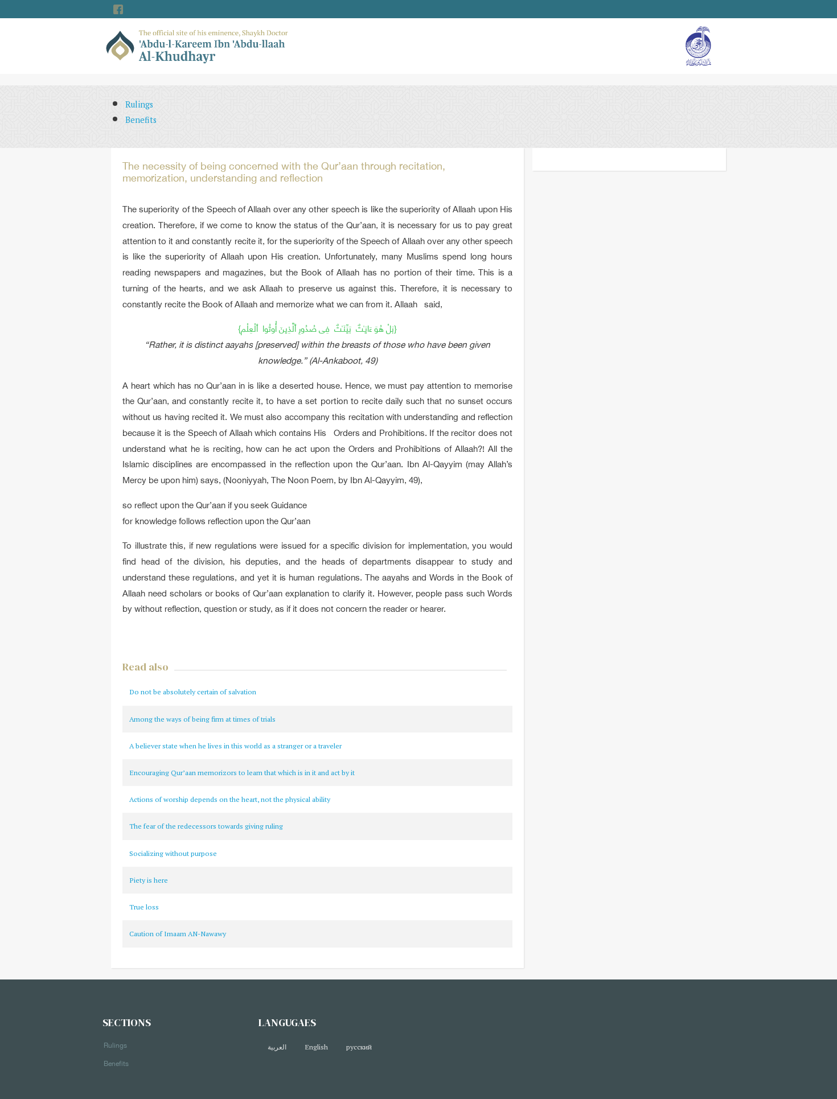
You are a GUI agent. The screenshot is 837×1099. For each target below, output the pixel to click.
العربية (277, 1047)
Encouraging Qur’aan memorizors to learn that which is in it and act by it (242, 772)
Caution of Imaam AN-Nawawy (177, 934)
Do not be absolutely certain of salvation (192, 692)
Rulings (139, 104)
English (316, 1047)
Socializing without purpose (173, 853)
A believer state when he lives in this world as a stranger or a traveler (235, 746)
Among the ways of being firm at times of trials (202, 719)
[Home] (197, 45)
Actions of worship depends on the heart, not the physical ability (229, 799)
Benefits (141, 119)
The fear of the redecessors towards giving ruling (206, 826)
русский (359, 1047)
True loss (144, 907)
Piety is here (148, 880)
